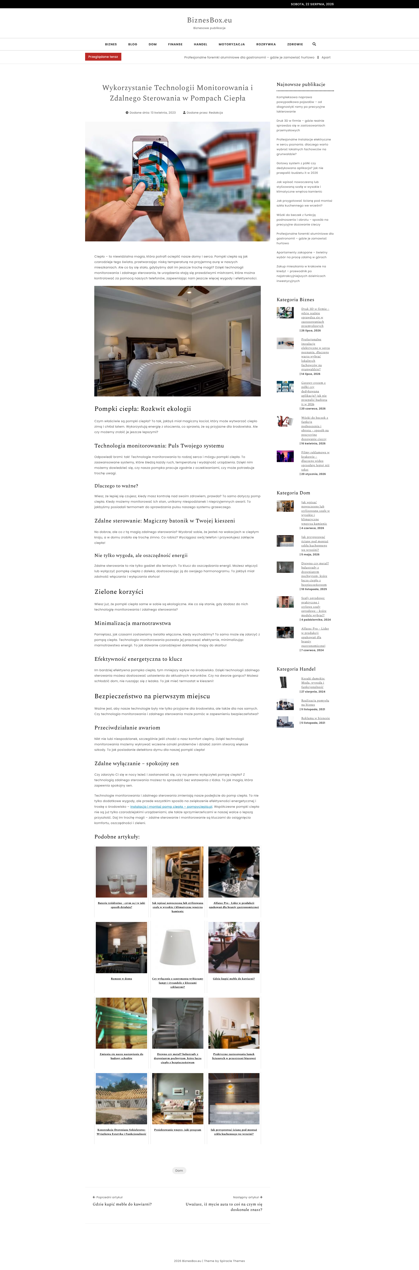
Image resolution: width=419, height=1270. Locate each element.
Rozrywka (266, 44)
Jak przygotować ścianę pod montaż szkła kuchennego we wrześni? (305, 203)
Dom (153, 44)
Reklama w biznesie (315, 718)
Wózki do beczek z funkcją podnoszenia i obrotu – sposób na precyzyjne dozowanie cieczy (302, 220)
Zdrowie (295, 44)
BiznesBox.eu (209, 20)
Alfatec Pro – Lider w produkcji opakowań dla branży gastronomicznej (315, 637)
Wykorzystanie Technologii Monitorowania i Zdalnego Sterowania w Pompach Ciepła (177, 93)
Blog (132, 44)
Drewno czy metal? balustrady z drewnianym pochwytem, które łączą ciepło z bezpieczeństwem (315, 574)
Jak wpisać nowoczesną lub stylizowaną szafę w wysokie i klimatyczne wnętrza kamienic (299, 187)
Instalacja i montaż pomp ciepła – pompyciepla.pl (172, 806)
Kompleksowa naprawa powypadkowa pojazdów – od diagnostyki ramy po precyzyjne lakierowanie (301, 104)
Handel (201, 44)
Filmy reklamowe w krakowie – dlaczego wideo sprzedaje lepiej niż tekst (315, 461)
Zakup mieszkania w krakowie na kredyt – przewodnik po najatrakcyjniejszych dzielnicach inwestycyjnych (301, 273)
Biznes (111, 44)
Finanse (175, 44)
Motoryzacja (232, 44)
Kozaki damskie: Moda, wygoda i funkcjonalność (313, 683)
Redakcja (216, 113)
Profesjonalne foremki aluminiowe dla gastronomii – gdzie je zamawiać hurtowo (216, 57)
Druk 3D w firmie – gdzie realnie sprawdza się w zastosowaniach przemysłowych (301, 125)
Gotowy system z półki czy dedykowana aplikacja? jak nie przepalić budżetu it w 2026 (300, 168)
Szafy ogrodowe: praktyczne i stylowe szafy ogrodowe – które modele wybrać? (313, 607)
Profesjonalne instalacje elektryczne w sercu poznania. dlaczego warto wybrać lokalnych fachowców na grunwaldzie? (304, 146)
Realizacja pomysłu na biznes (315, 703)
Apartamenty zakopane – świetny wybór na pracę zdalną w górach (302, 254)
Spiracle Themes (232, 1261)
